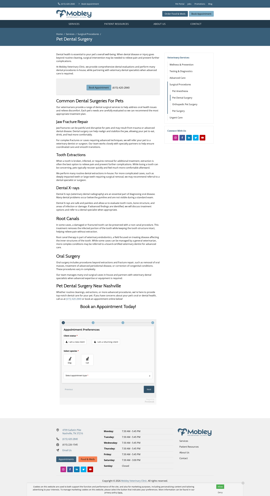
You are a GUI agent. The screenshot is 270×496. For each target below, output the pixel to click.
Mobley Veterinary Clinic (134, 480)
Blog (210, 4)
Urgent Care (176, 117)
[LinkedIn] (189, 138)
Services (74, 23)
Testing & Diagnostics (181, 71)
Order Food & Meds (175, 13)
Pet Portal (179, 4)
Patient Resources (116, 23)
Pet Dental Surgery (182, 97)
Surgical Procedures (88, 34)
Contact (196, 23)
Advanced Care (177, 77)
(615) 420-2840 (121, 87)
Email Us (67, 450)
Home (59, 34)
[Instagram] (175, 138)
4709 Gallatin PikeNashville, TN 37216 (72, 431)
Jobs (189, 4)
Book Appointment (201, 13)
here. (120, 492)
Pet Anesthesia (180, 91)
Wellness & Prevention (182, 64)
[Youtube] (202, 138)
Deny (220, 492)
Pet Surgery (178, 110)
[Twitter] (196, 138)
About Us (160, 23)
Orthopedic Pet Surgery (184, 104)
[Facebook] (182, 138)
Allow (220, 486)
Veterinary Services (178, 57)
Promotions (199, 4)
